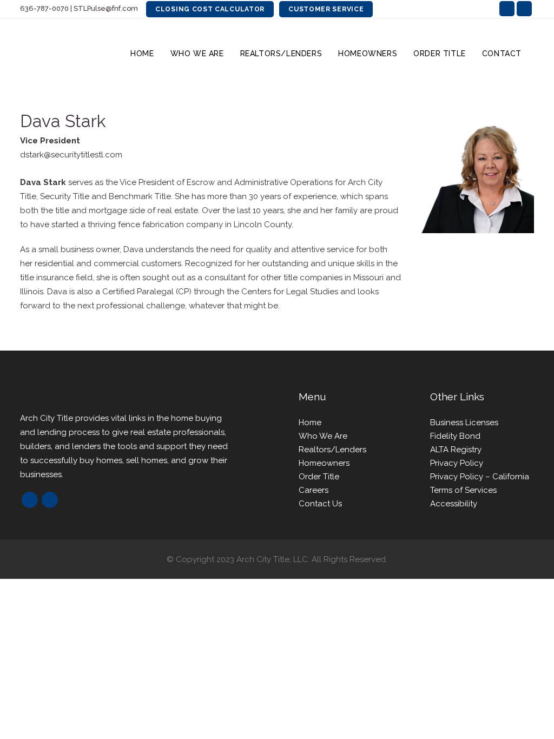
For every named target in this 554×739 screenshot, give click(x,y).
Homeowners (324, 463)
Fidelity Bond (455, 436)
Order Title (319, 476)
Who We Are (323, 436)
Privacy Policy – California (479, 476)
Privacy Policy (456, 463)
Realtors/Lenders (332, 449)
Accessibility (453, 504)
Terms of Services (463, 490)
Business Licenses (464, 422)
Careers (313, 490)
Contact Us (320, 504)
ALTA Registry (456, 449)
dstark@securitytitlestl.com (71, 155)
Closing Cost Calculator (210, 9)
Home (310, 422)
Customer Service (326, 9)
